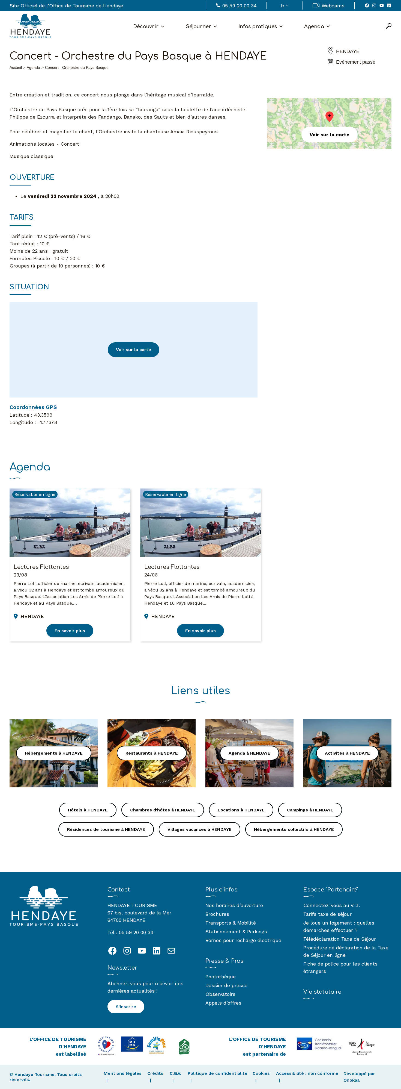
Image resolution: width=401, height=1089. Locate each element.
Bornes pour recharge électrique (243, 940)
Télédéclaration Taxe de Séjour (339, 939)
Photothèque (220, 976)
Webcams (333, 5)
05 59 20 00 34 (239, 5)
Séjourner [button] (198, 26)
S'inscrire (126, 1006)
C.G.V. (175, 1073)
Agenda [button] (314, 26)
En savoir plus (70, 630)
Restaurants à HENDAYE (151, 753)
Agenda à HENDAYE (249, 753)
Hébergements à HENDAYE (54, 753)
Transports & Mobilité (230, 923)
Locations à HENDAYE (241, 810)
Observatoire (220, 994)
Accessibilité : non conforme (307, 1073)
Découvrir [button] (145, 26)
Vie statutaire (322, 992)
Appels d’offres (223, 1003)
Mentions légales (123, 1073)
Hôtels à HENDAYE (88, 810)
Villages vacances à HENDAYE (199, 829)
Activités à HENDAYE (347, 753)
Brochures (217, 914)
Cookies (261, 1073)
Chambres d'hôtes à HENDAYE (162, 810)
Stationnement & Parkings (236, 931)
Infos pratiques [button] (257, 26)
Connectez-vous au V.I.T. (331, 905)
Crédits (155, 1073)
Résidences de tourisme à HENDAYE (106, 829)
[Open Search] (388, 26)
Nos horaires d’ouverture (234, 905)
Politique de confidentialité (217, 1073)
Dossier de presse (226, 985)
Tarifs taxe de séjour (327, 914)
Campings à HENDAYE (310, 810)
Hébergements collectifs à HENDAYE (294, 829)
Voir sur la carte (133, 349)
